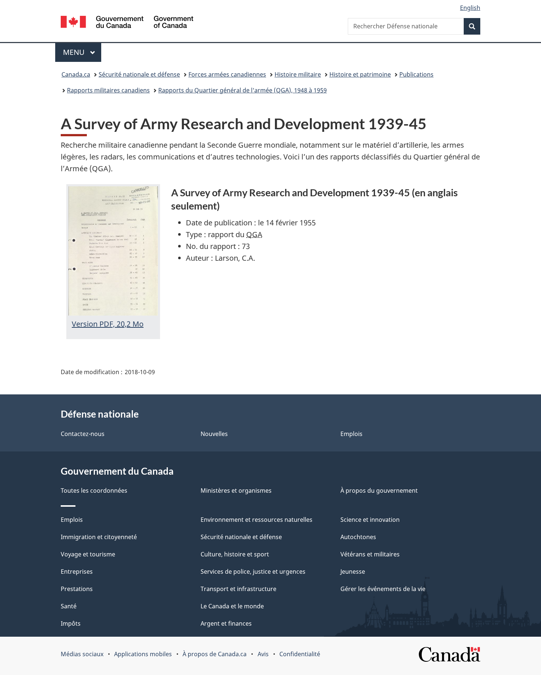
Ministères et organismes (236, 490)
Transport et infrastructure (238, 589)
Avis (263, 654)
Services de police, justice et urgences (253, 571)
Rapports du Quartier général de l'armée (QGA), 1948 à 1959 (242, 90)
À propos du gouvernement (379, 490)
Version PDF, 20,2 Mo (108, 324)
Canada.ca (75, 74)
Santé (69, 606)
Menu (82, 52)
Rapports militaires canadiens (108, 90)
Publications (416, 74)
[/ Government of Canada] (127, 23)
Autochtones (358, 537)
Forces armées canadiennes (227, 74)
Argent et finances (226, 623)
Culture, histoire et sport (235, 554)
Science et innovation (370, 520)
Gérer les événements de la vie (382, 589)
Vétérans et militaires (370, 554)
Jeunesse (352, 571)
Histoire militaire (298, 74)
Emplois (351, 434)
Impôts (71, 623)
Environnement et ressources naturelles (256, 520)
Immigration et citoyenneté (99, 537)
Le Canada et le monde (232, 606)
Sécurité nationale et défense (139, 74)
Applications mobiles (143, 654)
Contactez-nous (83, 434)
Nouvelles (214, 434)
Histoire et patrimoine (360, 74)
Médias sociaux (82, 654)
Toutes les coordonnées (94, 490)
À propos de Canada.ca (215, 654)
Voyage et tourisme (88, 554)
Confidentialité (299, 654)
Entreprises (77, 571)
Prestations (77, 589)
